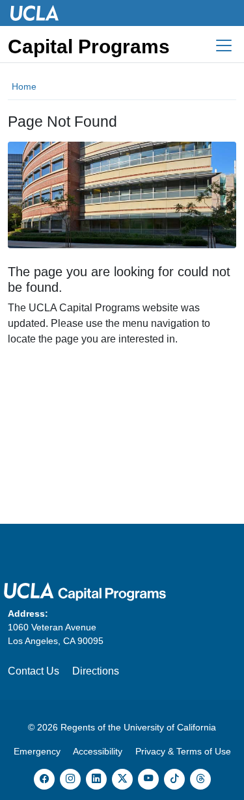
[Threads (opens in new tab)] (200, 779)
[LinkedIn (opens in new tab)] (96, 779)
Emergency (37, 751)
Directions (95, 671)
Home (24, 86)
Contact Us (33, 671)
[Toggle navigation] (223, 45)
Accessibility (97, 751)
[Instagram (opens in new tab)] (70, 779)
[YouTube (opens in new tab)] (148, 779)
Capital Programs (89, 46)
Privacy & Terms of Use (183, 751)
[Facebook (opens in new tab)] (44, 779)
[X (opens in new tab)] (122, 779)
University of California (170, 727)
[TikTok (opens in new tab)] (174, 779)
